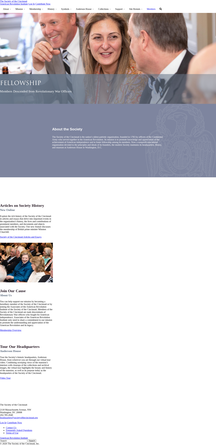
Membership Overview (10, 330)
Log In (32, 4)
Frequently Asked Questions (19, 430)
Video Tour (5, 378)
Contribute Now (43, 4)
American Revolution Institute (14, 4)
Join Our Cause (13, 291)
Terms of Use (12, 433)
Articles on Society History (22, 205)
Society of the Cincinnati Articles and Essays (20, 237)
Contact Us (11, 427)
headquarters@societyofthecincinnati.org (19, 417)
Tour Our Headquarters (20, 347)
